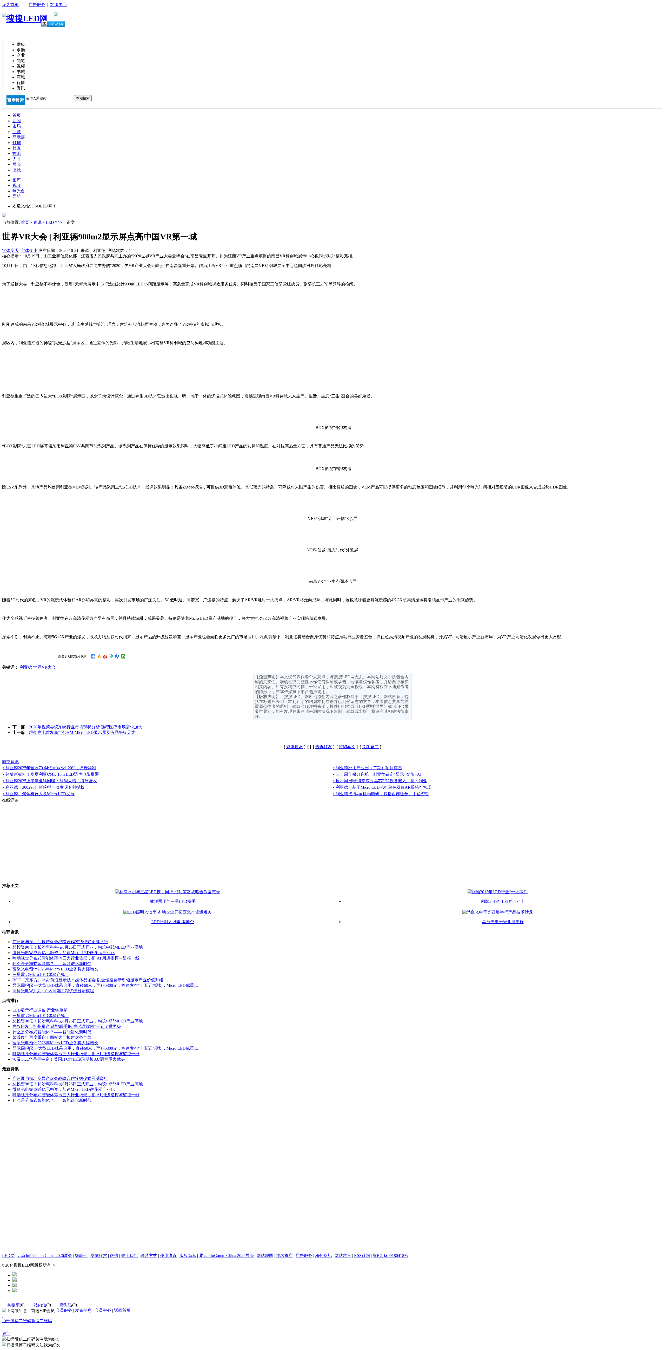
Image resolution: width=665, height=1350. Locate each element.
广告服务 (37, 4)
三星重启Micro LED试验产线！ (40, 974)
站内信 (40, 1305)
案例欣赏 (98, 1255)
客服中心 (58, 4)
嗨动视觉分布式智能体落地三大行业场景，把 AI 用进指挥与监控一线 (75, 958)
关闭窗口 (370, 747)
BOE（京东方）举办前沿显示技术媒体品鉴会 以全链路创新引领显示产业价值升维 (87, 980)
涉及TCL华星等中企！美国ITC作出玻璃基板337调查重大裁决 (68, 1059)
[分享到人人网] (117, 656)
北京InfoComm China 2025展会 (226, 1255)
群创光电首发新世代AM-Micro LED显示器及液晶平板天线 (82, 732)
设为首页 (10, 4)
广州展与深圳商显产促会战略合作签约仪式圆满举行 (60, 942)
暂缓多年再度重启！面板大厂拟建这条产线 (51, 1037)
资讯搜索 (294, 747)
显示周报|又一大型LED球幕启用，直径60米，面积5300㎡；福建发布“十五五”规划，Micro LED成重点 (105, 985)
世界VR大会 (44, 667)
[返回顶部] (2, 1316)
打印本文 (347, 747)
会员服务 (64, 1310)
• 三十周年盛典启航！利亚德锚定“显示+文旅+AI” (378, 774)
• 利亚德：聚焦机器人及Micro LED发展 (39, 794)
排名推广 (284, 1255)
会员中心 (103, 1310)
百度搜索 (15, 100)
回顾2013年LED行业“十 (502, 901)
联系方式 (149, 1255)
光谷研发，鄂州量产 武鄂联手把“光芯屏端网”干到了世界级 (66, 1026)
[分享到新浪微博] (105, 656)
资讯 (37, 222)
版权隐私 (187, 1255)
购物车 (13, 1305)
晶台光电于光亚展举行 (503, 921)
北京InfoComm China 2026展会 (44, 1255)
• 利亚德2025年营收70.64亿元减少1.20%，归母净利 (49, 768)
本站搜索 (83, 98)
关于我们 (129, 1255)
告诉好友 (323, 747)
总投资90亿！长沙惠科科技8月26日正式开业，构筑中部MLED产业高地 (77, 947)
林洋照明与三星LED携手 (173, 901)
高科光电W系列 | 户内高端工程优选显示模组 (53, 991)
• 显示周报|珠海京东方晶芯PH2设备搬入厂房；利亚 (380, 781)
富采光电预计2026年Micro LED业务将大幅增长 (55, 969)
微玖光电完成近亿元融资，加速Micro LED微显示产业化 (63, 952)
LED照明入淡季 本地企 (172, 921)
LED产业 (54, 222)
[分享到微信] (123, 656)
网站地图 (265, 1255)
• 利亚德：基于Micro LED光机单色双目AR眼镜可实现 (382, 787)
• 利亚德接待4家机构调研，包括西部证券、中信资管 (381, 794)
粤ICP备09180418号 (390, 1255)
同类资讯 (10, 761)
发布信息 (83, 1310)
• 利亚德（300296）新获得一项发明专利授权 (43, 787)
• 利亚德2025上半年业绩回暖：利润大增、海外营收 (50, 781)
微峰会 (81, 1255)
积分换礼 (323, 1255)
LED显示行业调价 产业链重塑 (40, 1010)
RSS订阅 (362, 1255)
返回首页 (122, 1310)
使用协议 (168, 1255)
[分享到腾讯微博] (111, 656)
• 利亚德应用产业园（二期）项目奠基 (367, 768)
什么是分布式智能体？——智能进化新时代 (51, 963)
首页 (25, 222)
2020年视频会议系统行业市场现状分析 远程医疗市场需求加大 (85, 727)
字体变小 (29, 250)
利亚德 (26, 667)
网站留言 (343, 1255)
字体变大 (10, 250)
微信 (114, 1255)
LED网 (8, 1255)
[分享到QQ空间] (99, 656)
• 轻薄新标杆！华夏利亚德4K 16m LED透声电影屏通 (51, 774)
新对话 (66, 1305)
